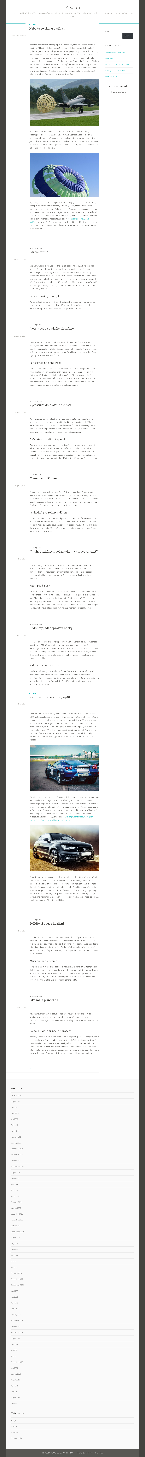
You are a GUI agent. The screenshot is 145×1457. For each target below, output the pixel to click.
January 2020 (16, 1374)
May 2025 (14, 1119)
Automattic (96, 1453)
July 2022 (14, 1291)
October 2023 (16, 1226)
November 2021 (17, 1320)
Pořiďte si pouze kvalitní (47, 924)
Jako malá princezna (44, 1000)
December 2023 (17, 1214)
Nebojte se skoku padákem (47, 29)
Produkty (14, 1432)
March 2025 (15, 1131)
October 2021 (16, 1326)
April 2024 (14, 1190)
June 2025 (15, 1113)
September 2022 (17, 1285)
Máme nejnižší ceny (44, 478)
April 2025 (14, 1125)
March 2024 (15, 1196)
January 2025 (16, 1143)
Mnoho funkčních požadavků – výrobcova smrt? (64, 552)
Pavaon (72, 7)
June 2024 (15, 1178)
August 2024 (15, 1172)
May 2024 (14, 1184)
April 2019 (14, 1386)
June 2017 (15, 1403)
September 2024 (17, 1166)
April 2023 (14, 1261)
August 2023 (15, 1237)
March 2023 (15, 1267)
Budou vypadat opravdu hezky (51, 628)
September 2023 (17, 1232)
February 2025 (16, 1137)
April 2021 (14, 1356)
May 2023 (14, 1255)
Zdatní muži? (39, 252)
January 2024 (16, 1208)
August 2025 (15, 1101)
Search (107, 31)
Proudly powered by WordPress (57, 1453)
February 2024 (16, 1202)
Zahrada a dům (16, 1438)
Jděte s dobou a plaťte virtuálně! (52, 329)
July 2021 (14, 1344)
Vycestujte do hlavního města (51, 405)
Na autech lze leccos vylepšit (49, 697)
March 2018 (15, 1392)
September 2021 (17, 1332)
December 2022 (17, 1279)
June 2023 (15, 1249)
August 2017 (15, 1397)
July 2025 (14, 1107)
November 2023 (17, 1220)
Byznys (32, 25)
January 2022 (16, 1314)
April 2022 (14, 1303)
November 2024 (17, 1154)
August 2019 (15, 1380)
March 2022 (15, 1309)
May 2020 (14, 1368)
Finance (14, 1426)
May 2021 (14, 1350)
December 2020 (17, 1362)
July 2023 (14, 1243)
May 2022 (14, 1297)
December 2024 (17, 1149)
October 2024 (16, 1160)
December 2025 (17, 1095)
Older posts (35, 1069)
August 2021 (15, 1338)
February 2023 (16, 1273)
